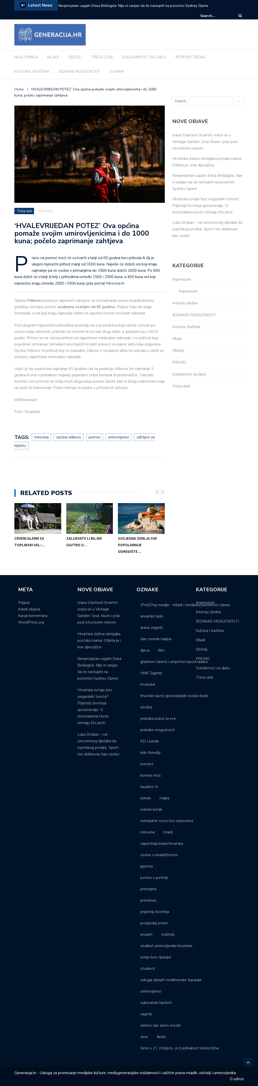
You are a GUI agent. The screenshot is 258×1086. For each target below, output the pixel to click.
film (161, 650)
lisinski (145, 798)
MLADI (53, 57)
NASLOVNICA (26, 57)
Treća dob (24, 211)
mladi (168, 832)
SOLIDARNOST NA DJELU (144, 57)
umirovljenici (118, 437)
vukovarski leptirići (156, 1002)
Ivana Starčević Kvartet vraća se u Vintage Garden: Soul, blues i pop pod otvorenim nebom (204, 142)
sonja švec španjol (155, 957)
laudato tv (149, 786)
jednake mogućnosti (157, 729)
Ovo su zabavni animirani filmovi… (148, 541)
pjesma (146, 866)
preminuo (148, 900)
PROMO (179, 362)
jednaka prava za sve (158, 718)
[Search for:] (216, 15)
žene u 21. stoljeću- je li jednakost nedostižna (179, 1048)
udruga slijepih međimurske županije (171, 979)
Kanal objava (29, 609)
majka (164, 798)
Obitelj (178, 350)
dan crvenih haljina (155, 638)
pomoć (95, 437)
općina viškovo (68, 437)
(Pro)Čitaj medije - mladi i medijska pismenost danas (185, 604)
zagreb (146, 1014)
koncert (146, 764)
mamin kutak (151, 809)
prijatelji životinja (154, 911)
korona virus (150, 775)
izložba (146, 707)
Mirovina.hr (115, 283)
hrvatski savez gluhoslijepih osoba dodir (174, 695)
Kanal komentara (32, 615)
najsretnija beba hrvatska (161, 843)
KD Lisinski (149, 741)
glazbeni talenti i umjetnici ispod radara (174, 661)
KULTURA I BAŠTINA (31, 71)
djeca (144, 650)
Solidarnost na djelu (189, 374)
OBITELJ (75, 57)
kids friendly (150, 752)
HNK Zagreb (151, 673)
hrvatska (147, 684)
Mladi (177, 338)
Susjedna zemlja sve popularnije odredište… (97, 545)
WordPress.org (31, 622)
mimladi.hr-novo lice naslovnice (167, 820)
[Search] (240, 15)
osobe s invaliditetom (159, 854)
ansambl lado (151, 616)
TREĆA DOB (102, 57)
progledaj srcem (154, 923)
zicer (144, 1036)
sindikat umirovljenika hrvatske (166, 945)
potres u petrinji (154, 877)
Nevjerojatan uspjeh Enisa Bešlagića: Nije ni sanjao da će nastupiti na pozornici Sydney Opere (133, 5)
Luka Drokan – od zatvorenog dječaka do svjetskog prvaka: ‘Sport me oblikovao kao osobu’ (207, 229)
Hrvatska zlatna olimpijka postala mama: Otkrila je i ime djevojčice (99, 640)
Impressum (181, 279)
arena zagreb (151, 627)
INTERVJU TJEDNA (191, 57)
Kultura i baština (186, 326)
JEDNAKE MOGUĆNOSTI (79, 71)
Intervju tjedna (185, 303)
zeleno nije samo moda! (160, 1025)
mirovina (41, 437)
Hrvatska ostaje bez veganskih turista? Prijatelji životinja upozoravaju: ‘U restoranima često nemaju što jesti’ (205, 205)
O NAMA (116, 71)
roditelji (167, 934)
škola (161, 1036)
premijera (148, 889)
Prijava (23, 602)
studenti (147, 968)
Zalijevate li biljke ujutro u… (44, 541)
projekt (146, 934)
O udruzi (237, 1078)
